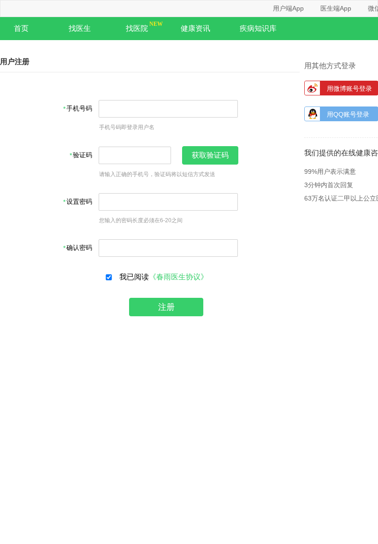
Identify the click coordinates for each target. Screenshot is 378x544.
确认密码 (79, 247)
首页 (21, 28)
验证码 (82, 155)
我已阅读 (162, 277)
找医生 (80, 28)
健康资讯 (195, 28)
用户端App (288, 8)
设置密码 (79, 201)
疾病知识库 (258, 28)
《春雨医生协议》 (178, 277)
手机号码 (79, 108)
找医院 (137, 28)
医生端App (335, 8)
